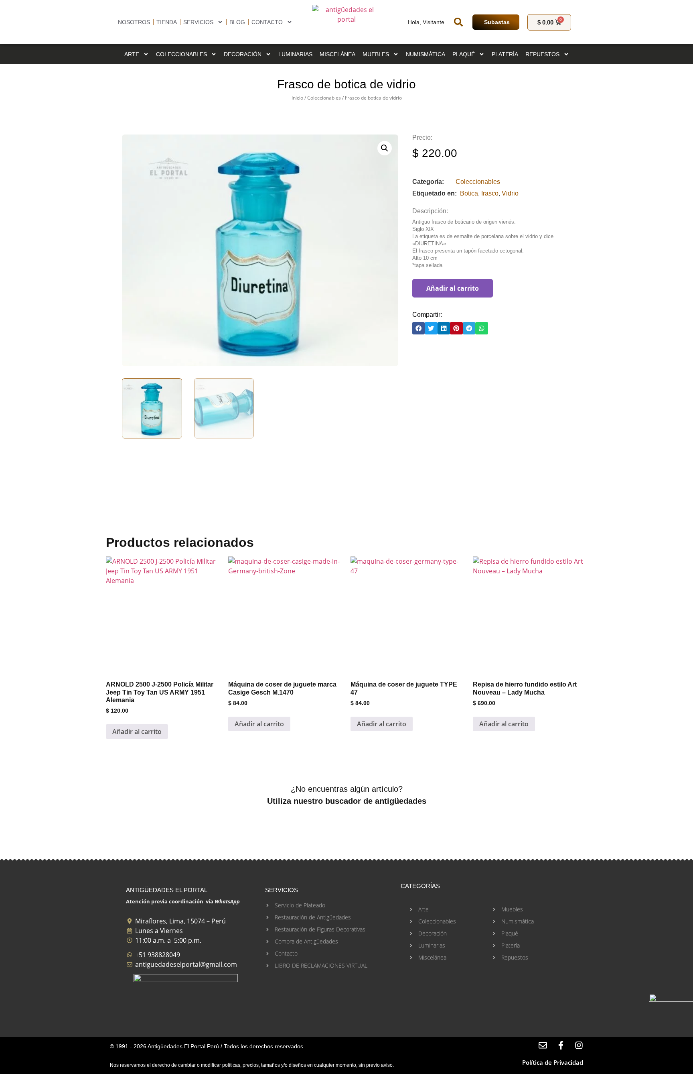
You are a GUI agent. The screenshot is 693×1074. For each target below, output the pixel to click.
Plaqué (463, 54)
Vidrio (510, 193)
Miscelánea (337, 54)
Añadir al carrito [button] (137, 731)
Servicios (198, 22)
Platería (505, 54)
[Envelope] (543, 1045)
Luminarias (295, 54)
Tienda (166, 22)
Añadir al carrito (452, 288)
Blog (237, 22)
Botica (469, 193)
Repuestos (542, 54)
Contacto (267, 22)
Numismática (425, 54)
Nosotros (134, 22)
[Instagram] (579, 1045)
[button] (458, 22)
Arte (131, 54)
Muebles (376, 54)
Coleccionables (181, 54)
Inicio (297, 97)
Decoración (242, 54)
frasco (489, 193)
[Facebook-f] (561, 1045)
